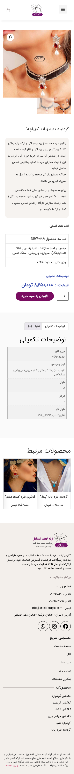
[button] (10, 37)
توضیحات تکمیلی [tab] (55, 326)
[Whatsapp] (43, 626)
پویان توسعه (12, 765)
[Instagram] (54, 626)
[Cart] (8, 10)
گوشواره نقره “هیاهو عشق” (20, 496)
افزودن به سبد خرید (34, 296)
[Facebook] (65, 626)
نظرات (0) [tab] (34, 326)
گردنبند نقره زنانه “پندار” (54, 496)
